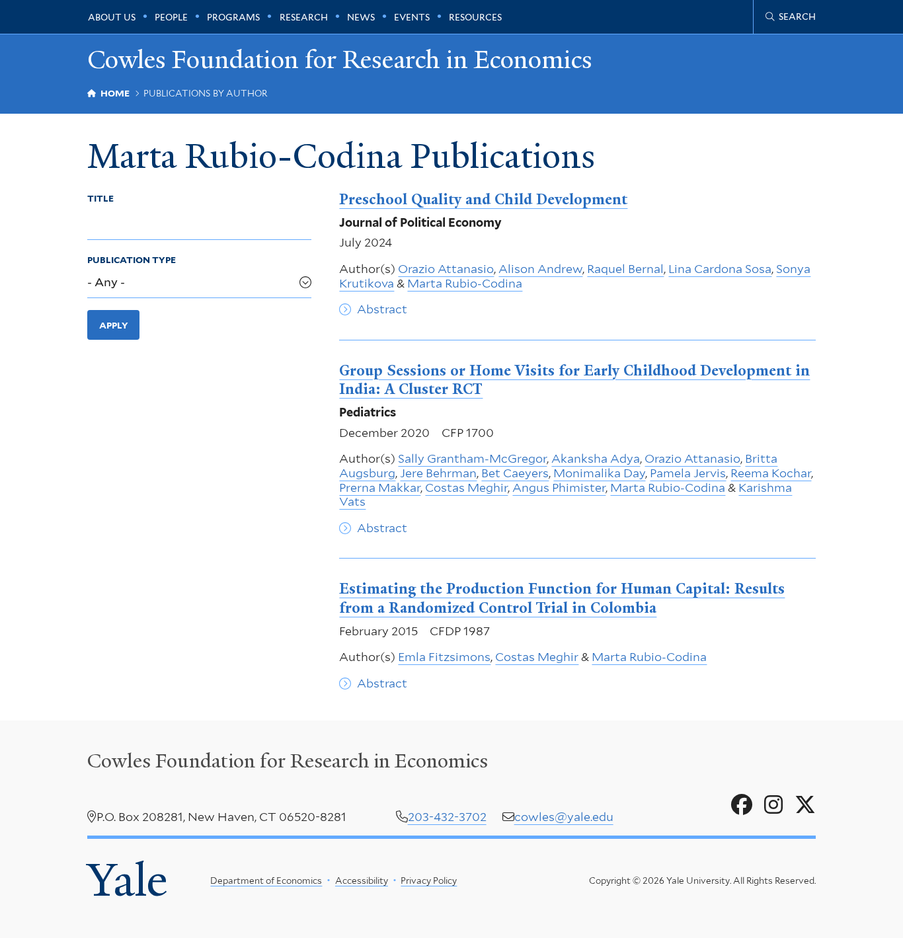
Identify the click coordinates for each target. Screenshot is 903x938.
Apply (113, 325)
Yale (127, 880)
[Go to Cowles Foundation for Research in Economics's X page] (805, 805)
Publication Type (131, 259)
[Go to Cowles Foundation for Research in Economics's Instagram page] (773, 805)
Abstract (382, 309)
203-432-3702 (447, 817)
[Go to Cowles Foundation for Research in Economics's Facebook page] (741, 805)
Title (100, 198)
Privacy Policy (429, 880)
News (361, 17)
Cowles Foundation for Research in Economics (339, 59)
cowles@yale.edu (563, 817)
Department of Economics (266, 880)
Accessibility (361, 880)
